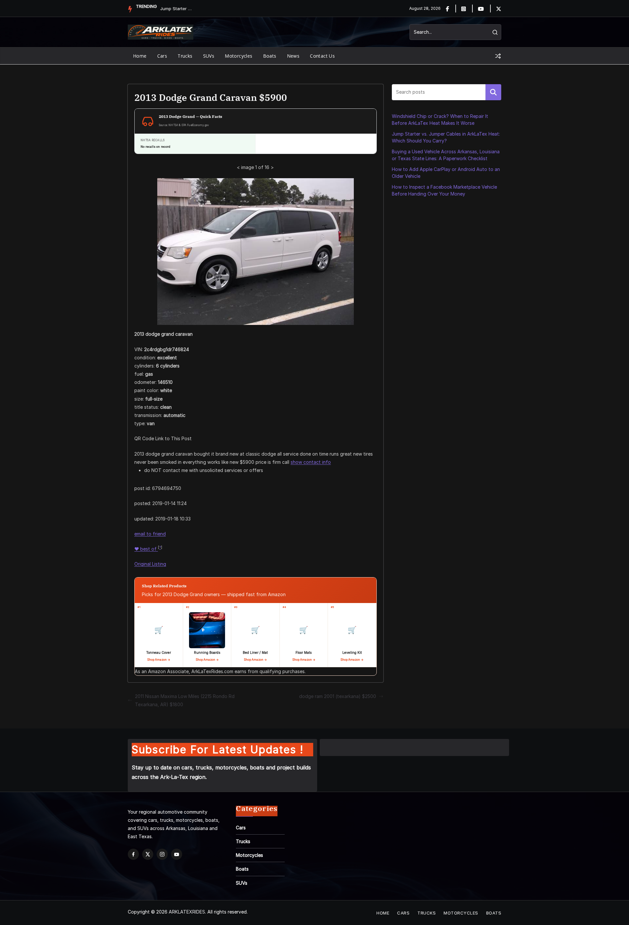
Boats (269, 56)
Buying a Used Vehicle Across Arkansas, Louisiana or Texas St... (176, 8)
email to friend (150, 534)
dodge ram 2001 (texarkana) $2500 (337, 696)
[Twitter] (498, 8)
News (293, 56)
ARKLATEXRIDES (187, 912)
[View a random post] (498, 56)
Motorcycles (238, 56)
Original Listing (150, 564)
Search (493, 92)
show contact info (311, 462)
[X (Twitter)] (147, 854)
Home (140, 56)
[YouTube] (176, 854)
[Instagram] (467, 8)
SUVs (209, 56)
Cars (162, 56)
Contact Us (322, 56)
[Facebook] (451, 8)
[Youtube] (484, 8)
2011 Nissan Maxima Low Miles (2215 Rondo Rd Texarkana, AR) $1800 (185, 700)
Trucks (185, 56)
